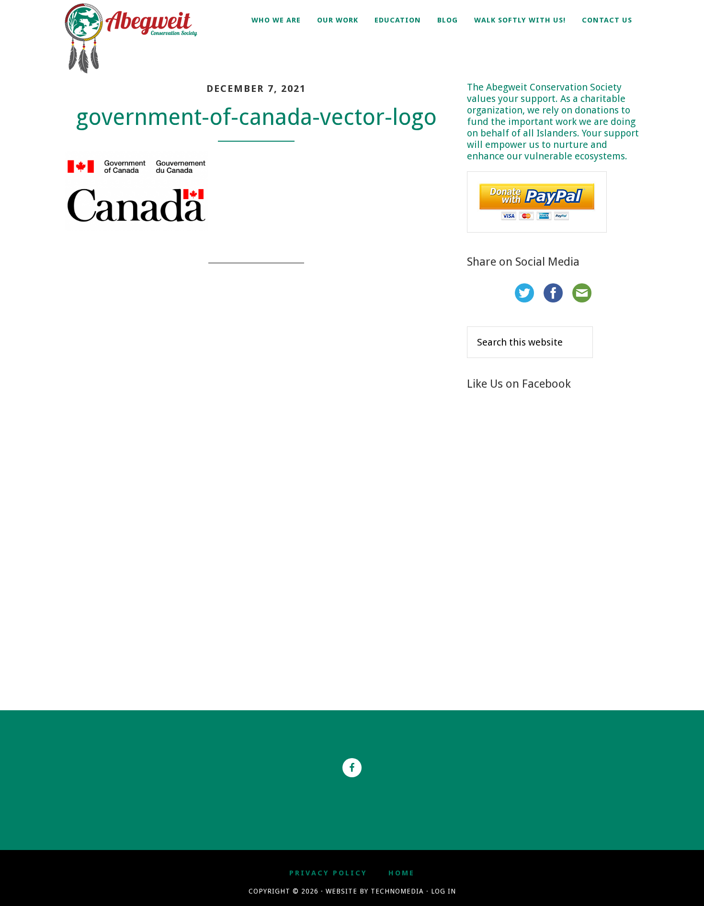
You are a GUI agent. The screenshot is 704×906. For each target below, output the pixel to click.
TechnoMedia (397, 891)
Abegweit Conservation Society (141, 38)
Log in (443, 891)
